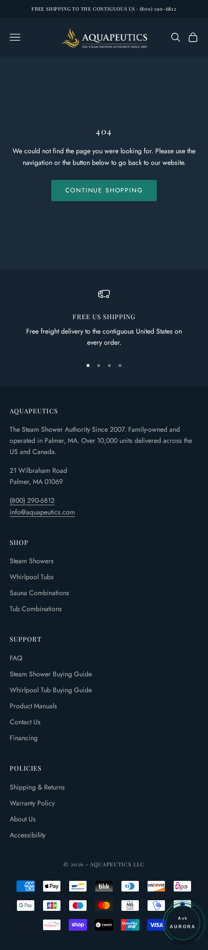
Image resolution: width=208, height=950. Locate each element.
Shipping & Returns (37, 787)
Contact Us (25, 722)
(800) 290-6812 (32, 500)
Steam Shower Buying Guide (51, 674)
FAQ (16, 658)
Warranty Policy (32, 803)
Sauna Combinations (39, 593)
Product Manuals (33, 706)
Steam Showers (32, 561)
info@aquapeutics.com (42, 512)
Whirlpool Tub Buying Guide (51, 690)
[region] (104, 318)
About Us (23, 819)
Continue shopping (104, 190)
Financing (24, 738)
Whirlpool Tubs (32, 577)
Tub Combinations (36, 609)
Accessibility (27, 835)
